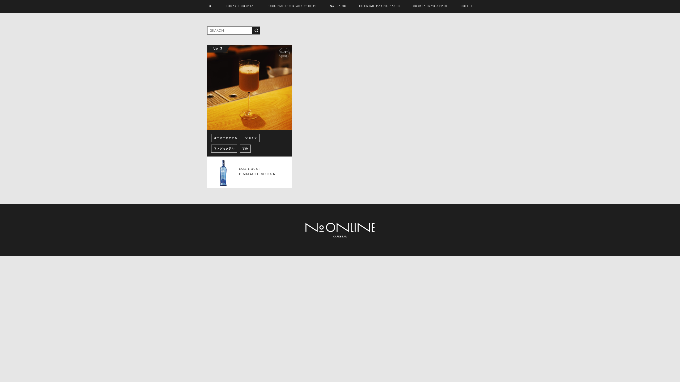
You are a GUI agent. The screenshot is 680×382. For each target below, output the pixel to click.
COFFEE (467, 6)
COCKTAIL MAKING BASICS (380, 6)
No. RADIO (338, 6)
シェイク (251, 138)
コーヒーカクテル (226, 138)
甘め (245, 148)
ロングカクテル (224, 148)
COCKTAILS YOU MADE (430, 6)
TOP (210, 6)
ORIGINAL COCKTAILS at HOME (293, 6)
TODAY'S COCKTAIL (241, 6)
